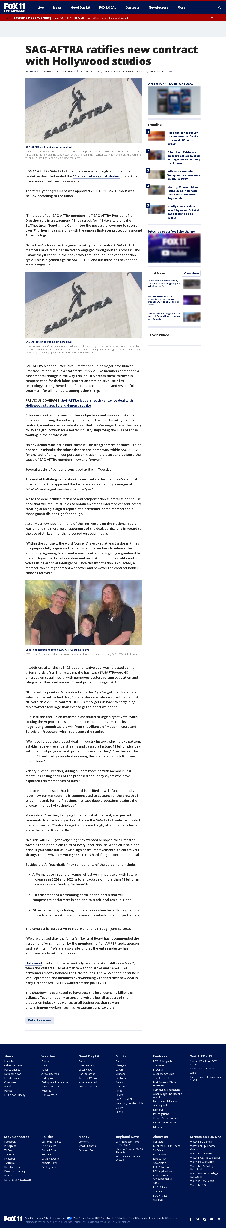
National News (12, 1073)
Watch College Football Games (203, 1147)
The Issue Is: (160, 1065)
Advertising (159, 1162)
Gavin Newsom (50, 1158)
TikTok (8, 1150)
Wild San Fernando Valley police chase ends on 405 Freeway (183, 175)
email (219, 1219)
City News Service (49, 71)
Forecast (46, 1061)
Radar (44, 1069)
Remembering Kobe (164, 1122)
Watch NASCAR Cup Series (205, 1157)
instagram (205, 1219)
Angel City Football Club (129, 1103)
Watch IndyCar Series (202, 1161)
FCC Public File (161, 1167)
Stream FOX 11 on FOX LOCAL (203, 1062)
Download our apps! (15, 1171)
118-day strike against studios (96, 176)
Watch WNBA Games (202, 1180)
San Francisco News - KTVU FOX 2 (128, 1143)
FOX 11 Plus (160, 1187)
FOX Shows (159, 1154)
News (8, 1056)
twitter (198, 1219)
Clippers (120, 1073)
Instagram (10, 1146)
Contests (158, 1141)
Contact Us (159, 1191)
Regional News (127, 1137)
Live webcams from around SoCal (206, 1078)
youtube (212, 1219)
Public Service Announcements (162, 1177)
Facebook (10, 1141)
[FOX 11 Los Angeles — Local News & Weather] (16, 7)
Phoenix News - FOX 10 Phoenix (129, 1150)
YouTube (9, 1154)
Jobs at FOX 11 (161, 1158)
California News (13, 1065)
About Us (160, 1137)
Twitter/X (9, 1162)
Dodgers (121, 1078)
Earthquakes (48, 1078)
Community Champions (166, 1089)
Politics (8, 1090)
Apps (193, 1072)
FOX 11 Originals (162, 1061)
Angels (119, 1082)
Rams (119, 1061)
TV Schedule (160, 1150)
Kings (119, 1090)
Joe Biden (46, 1154)
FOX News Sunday (14, 1095)
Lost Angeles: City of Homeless (165, 1084)
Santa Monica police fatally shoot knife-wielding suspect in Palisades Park (164, 283)
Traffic (45, 1065)
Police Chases (12, 1069)
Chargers (121, 1065)
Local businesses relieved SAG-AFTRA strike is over (57, 649)
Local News (157, 273)
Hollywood (33, 963)
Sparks (119, 1111)
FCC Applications (162, 1171)
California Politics (51, 1141)
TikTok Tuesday (88, 1086)
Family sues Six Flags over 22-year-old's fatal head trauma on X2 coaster (164, 316)
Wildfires (46, 1090)
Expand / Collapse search (220, 7)
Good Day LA (89, 1056)
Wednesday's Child (163, 1073)
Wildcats (120, 1086)
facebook (191, 1219)
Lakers (119, 1069)
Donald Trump (49, 1150)
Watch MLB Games (201, 1153)
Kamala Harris (49, 1162)
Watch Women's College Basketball (204, 1175)
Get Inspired (160, 1105)
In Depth (158, 1069)
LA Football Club (125, 1099)
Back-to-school (87, 1073)
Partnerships (160, 1195)
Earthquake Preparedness (56, 1082)
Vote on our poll (88, 1082)
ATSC (156, 1183)
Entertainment (69, 71)
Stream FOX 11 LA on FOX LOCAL (170, 84)
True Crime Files (162, 1078)
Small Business (87, 1146)
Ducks (119, 1095)
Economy (84, 1141)
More (181, 7)
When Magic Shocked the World (167, 1095)
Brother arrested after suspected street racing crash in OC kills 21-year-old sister (163, 300)
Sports (121, 1056)
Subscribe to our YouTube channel (172, 231)
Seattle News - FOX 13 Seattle (129, 1158)
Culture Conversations (165, 1118)
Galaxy (119, 1107)
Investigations (161, 1114)
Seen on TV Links (88, 1078)
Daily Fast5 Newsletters (17, 1179)
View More (191, 273)
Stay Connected (16, 1137)
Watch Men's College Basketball (202, 1167)
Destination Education (165, 1101)
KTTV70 (157, 1126)
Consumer (10, 1082)
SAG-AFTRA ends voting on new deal (48, 147)
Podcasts (9, 1175)
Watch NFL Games (201, 1141)
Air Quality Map (50, 1073)
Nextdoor (9, 1158)
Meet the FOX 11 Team (166, 1146)
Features (160, 1056)
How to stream (13, 1167)
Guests (83, 1061)
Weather (48, 1056)
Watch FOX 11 (201, 1056)
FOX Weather (49, 1095)
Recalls (8, 1086)
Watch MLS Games (201, 1185)
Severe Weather (50, 1086)
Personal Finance (88, 1150)
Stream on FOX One (205, 1137)
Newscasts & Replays (202, 1068)
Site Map (158, 1199)
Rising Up (158, 1109)
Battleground (48, 1167)
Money (84, 1137)
